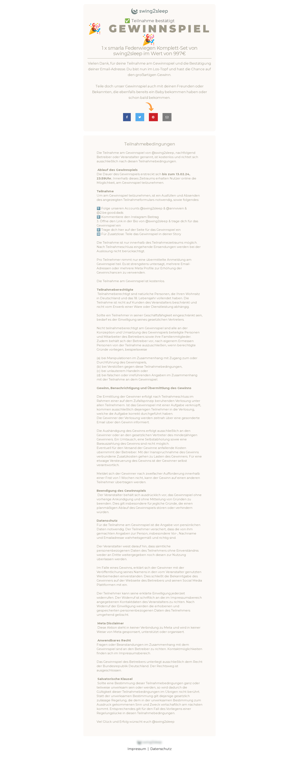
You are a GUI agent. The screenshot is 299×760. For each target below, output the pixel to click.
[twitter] (139, 117)
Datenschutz (161, 749)
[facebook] (127, 117)
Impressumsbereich (134, 653)
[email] (167, 117)
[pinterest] (153, 117)
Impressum (137, 749)
